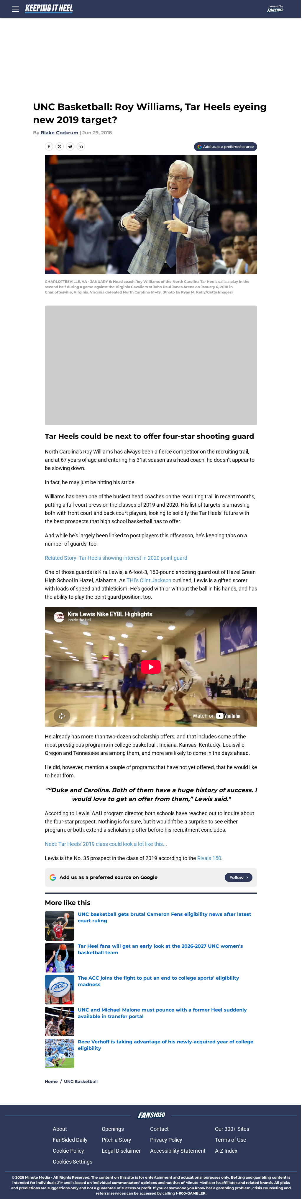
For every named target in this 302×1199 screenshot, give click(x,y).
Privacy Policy (166, 1140)
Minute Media (37, 1177)
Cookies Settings (72, 1162)
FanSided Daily (70, 1140)
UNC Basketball (81, 1081)
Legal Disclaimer (121, 1151)
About (60, 1129)
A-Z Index (226, 1151)
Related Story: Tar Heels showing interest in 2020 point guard (116, 558)
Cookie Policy (68, 1151)
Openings (113, 1129)
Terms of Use (230, 1140)
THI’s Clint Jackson (149, 580)
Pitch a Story (116, 1140)
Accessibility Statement (178, 1151)
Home (51, 1081)
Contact (159, 1129)
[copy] (81, 146)
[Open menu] (15, 8)
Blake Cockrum (59, 133)
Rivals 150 (209, 858)
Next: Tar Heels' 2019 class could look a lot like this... (106, 844)
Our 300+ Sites (232, 1129)
